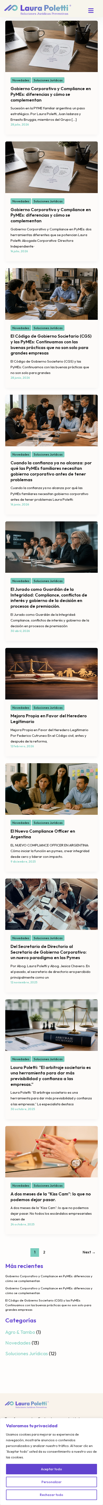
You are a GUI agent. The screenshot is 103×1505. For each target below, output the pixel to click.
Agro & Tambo (20, 1332)
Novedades (20, 80)
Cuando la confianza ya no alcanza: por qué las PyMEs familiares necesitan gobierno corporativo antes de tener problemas (51, 471)
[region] (51, 1461)
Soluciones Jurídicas (48, 80)
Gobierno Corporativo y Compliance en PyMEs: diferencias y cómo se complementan (51, 94)
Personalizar (51, 1482)
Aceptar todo (51, 1469)
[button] (91, 11)
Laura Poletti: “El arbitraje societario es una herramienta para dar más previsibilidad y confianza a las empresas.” (51, 1076)
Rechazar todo (51, 1495)
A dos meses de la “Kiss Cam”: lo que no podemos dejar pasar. (51, 1196)
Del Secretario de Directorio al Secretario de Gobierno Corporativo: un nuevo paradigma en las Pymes (49, 952)
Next (89, 1252)
